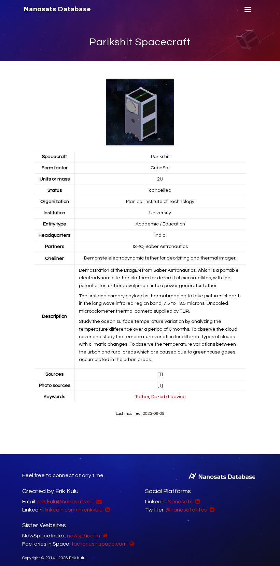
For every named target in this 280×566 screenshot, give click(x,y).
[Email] (98, 501)
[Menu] (247, 10)
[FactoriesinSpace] (131, 544)
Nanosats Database (57, 9)
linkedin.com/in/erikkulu (73, 510)
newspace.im (83, 535)
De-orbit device (168, 396)
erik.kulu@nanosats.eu (65, 501)
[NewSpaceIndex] (104, 535)
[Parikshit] (141, 112)
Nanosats (180, 501)
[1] (160, 374)
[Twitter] (211, 510)
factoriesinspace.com (99, 544)
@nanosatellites (186, 510)
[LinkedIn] (106, 510)
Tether (142, 396)
